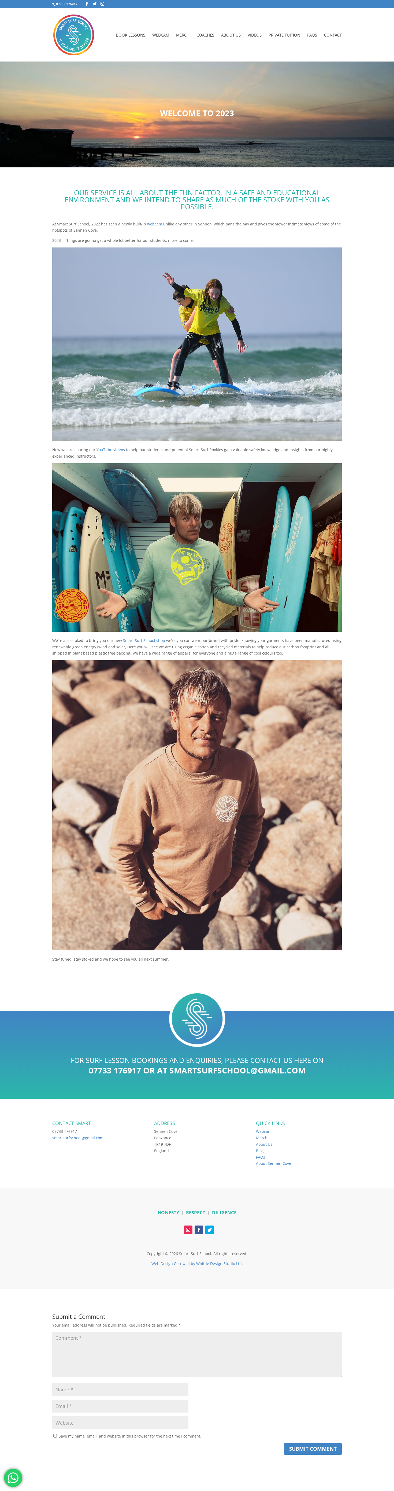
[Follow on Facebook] (199, 1230)
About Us (231, 35)
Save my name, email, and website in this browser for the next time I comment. (130, 1436)
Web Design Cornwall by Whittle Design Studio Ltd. (197, 1263)
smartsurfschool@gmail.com (237, 1070)
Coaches (205, 35)
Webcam (160, 35)
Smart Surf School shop (144, 640)
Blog (260, 1150)
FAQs (312, 35)
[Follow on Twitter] (209, 1230)
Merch (182, 35)
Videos (255, 35)
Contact (333, 35)
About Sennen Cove (273, 1163)
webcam (154, 224)
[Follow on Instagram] (188, 1230)
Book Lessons (130, 35)
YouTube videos (110, 449)
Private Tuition (284, 35)
